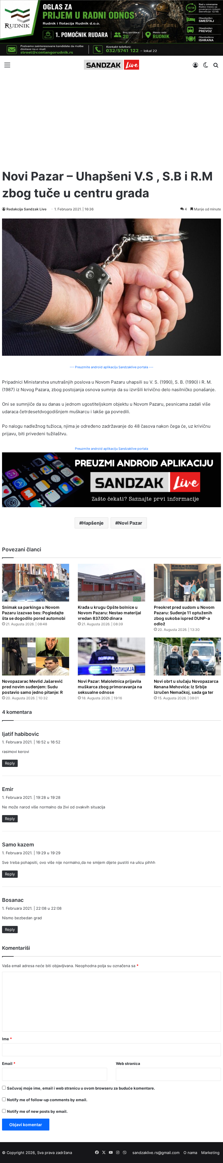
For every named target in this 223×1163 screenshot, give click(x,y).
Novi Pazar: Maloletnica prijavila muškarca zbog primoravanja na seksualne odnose (110, 687)
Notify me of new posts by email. (37, 1111)
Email (8, 1063)
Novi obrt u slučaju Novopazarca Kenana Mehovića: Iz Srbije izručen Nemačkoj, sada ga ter (186, 687)
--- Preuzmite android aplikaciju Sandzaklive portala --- (111, 367)
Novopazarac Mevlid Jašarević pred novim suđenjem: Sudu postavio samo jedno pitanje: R (32, 687)
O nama (190, 1152)
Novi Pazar (130, 523)
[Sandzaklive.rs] (111, 65)
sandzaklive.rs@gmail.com (155, 1152)
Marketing (210, 1152)
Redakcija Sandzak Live (26, 209)
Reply (10, 763)
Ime (7, 1038)
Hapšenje (93, 523)
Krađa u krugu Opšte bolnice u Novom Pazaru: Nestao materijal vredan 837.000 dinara (109, 613)
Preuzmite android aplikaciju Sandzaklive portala (111, 449)
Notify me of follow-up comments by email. (47, 1099)
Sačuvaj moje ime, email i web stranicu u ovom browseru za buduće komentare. (81, 1088)
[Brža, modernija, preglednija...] (111, 479)
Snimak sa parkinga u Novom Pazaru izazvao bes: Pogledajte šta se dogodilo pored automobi (33, 613)
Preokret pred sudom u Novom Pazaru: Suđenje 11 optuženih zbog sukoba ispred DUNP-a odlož (184, 615)
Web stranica (128, 1063)
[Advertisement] (111, 118)
